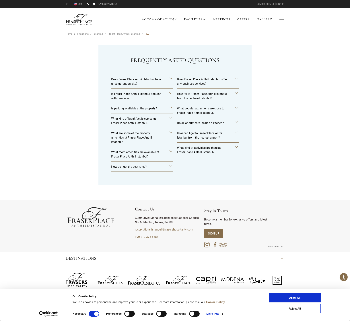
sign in (280, 4)
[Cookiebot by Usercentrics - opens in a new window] (48, 314)
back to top (274, 246)
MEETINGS (221, 19)
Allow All (294, 297)
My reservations (107, 4)
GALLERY (264, 19)
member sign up (265, 4)
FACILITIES (193, 19)
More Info (212, 313)
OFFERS (243, 19)
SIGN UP (213, 233)
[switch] (129, 314)
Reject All (295, 308)
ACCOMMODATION (158, 19)
